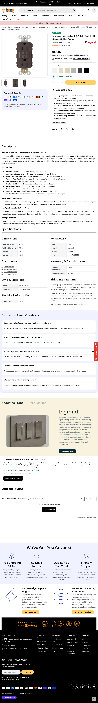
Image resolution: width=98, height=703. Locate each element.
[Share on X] (67, 129)
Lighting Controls (14, 27)
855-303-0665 (88, 3)
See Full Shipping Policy (59, 304)
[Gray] (73, 70)
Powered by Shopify (25, 693)
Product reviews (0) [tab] (9, 499)
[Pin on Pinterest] (73, 129)
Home (4, 27)
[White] (54, 70)
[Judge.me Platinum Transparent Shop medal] (53, 624)
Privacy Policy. (15, 680)
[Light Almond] (61, 70)
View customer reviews (13, 478)
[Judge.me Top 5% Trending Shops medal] (77, 624)
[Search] (74, 10)
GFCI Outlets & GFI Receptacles (58, 27)
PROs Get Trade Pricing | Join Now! (14, 3)
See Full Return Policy (77, 304)
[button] (3, 23)
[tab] (13, 403)
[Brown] (80, 70)
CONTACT (77, 3)
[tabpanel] (49, 431)
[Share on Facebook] (61, 129)
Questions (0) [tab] (38, 499)
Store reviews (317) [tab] (24, 499)
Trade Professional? (72, 59)
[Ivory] (67, 70)
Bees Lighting (12, 693)
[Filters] (81, 499)
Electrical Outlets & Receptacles (33, 27)
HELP (70, 3)
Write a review (49, 510)
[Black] (86, 70)
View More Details (59, 122)
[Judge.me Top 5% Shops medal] (69, 624)
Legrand (62, 42)
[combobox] (48, 10)
